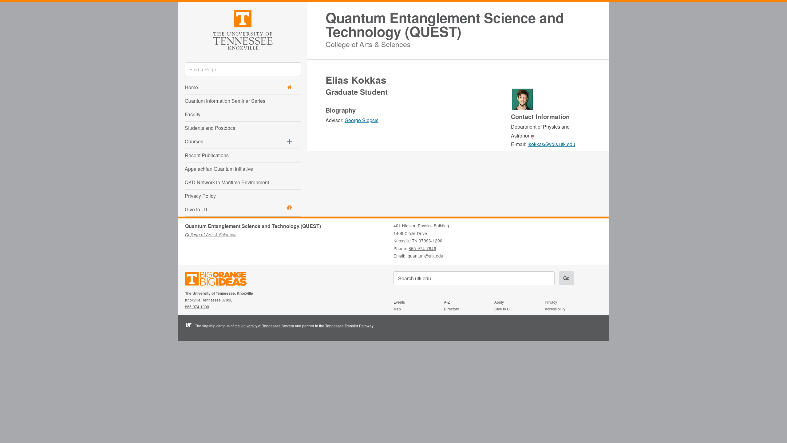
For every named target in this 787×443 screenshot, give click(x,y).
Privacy (551, 302)
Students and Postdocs (210, 127)
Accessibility (555, 308)
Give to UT (196, 209)
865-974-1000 (197, 306)
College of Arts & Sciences (368, 43)
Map (397, 308)
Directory (451, 308)
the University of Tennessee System (264, 325)
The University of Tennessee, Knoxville (242, 29)
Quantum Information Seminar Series (225, 100)
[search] (243, 69)
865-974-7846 (422, 248)
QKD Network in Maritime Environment (227, 182)
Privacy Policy (200, 195)
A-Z (447, 302)
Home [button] (191, 87)
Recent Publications (207, 155)
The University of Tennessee (219, 279)
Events (399, 302)
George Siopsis (361, 120)
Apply (499, 302)
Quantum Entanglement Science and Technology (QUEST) (445, 24)
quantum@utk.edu (425, 256)
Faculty (192, 114)
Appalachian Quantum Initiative (219, 168)
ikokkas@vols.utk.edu (551, 144)
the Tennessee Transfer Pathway (346, 325)
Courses (194, 141)
